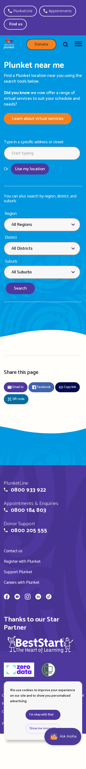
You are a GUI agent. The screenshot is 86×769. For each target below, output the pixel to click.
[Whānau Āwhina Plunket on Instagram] (28, 597)
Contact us (13, 551)
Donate (41, 44)
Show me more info (43, 728)
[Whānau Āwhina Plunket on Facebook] (7, 597)
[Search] (65, 44)
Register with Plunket (22, 561)
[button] (20, 11)
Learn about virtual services (37, 118)
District (11, 237)
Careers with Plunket (21, 582)
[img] (40, 644)
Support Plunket (18, 572)
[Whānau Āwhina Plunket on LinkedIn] (38, 597)
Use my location (30, 169)
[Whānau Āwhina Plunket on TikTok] (49, 597)
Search (20, 288)
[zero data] (19, 670)
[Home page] (9, 44)
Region (11, 213)
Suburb (11, 261)
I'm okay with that (41, 714)
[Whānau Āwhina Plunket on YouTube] (17, 597)
